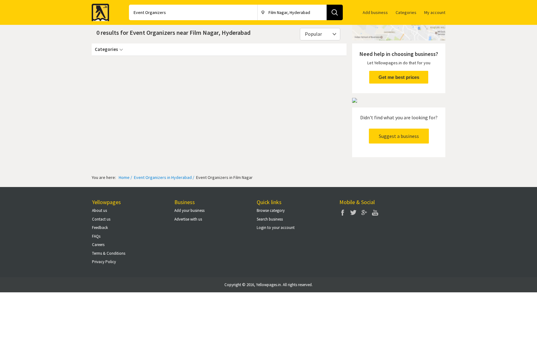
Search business (270, 219)
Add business (375, 12)
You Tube (375, 212)
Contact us (101, 219)
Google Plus (364, 212)
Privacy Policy (104, 261)
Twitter (353, 212)
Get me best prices (399, 77)
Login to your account (276, 227)
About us (99, 210)
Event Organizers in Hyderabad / (163, 177)
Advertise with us (188, 219)
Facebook (342, 212)
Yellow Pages (98, 10)
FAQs (96, 236)
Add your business (189, 210)
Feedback (100, 227)
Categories (406, 12)
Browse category (271, 210)
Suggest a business (399, 136)
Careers (98, 244)
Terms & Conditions (108, 253)
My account (434, 12)
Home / (125, 177)
